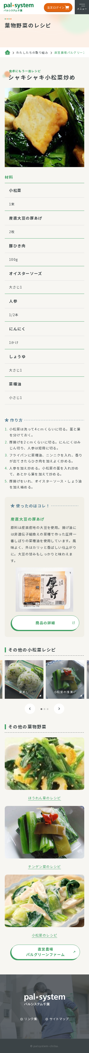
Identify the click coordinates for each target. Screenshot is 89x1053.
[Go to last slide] (30, 708)
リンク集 (30, 1019)
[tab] (41, 709)
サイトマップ (59, 1019)
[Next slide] (59, 708)
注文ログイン (56, 7)
